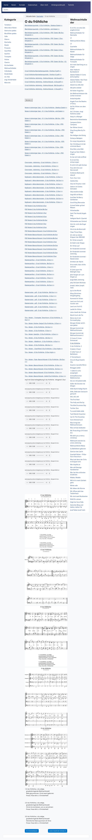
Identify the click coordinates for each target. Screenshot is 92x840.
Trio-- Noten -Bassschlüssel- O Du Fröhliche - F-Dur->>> (43, 372)
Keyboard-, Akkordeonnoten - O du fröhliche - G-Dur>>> (44, 177)
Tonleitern (7, 25)
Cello (6, 36)
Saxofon (7, 54)
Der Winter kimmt (76, 127)
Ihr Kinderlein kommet (78, 249)
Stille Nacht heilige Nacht (78, 389)
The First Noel (75, 400)
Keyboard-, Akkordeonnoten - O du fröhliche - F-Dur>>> (43, 202)
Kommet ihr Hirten (76, 298)
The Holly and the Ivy (77, 402)
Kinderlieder (8, 74)
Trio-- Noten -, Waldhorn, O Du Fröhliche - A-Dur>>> (42, 341)
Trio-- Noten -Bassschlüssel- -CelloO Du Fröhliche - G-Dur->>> (45, 376)
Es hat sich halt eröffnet (78, 157)
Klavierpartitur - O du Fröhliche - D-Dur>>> (39, 271)
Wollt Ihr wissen (75, 499)
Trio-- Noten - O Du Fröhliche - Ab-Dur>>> (39, 338)
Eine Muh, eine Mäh (77, 149)
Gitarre (6, 39)
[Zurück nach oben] (89, 837)
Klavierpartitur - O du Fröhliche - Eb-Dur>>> (39, 274)
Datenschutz (32, 5)
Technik (71, 5)
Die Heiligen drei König (78, 135)
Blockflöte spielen (10, 33)
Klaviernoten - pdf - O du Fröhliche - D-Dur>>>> (41, 300)
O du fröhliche (75, 343)
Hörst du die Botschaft (78, 229)
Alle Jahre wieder (75, 88)
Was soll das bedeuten (77, 428)
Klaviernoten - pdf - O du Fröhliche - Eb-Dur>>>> (41, 303)
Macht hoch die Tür (76, 315)
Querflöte (7, 51)
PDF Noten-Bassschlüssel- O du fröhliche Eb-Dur (41, 253)
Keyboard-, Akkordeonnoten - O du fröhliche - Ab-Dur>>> (44, 180)
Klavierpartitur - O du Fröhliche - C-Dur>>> (39, 267)
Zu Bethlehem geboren (78, 449)
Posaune (7, 48)
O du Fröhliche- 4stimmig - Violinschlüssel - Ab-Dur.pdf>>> (44, 78)
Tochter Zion (74, 408)
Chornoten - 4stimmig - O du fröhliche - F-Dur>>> (41, 173)
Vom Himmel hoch (76, 420)
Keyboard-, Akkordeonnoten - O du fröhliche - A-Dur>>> (44, 184)
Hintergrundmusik (58, 5)
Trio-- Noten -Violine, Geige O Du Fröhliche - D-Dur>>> (43, 323)
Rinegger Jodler (75, 368)
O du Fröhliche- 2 (76, 346)
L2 (71, 38)
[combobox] (14, 10)
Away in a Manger (76, 117)
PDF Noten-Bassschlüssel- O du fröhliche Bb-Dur (41, 238)
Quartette (73, 47)
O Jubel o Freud (75, 349)
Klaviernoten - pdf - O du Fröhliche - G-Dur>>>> (41, 310)
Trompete (7, 57)
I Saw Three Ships (76, 232)
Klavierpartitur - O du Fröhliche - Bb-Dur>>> (39, 263)
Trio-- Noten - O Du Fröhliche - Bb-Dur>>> (39, 345)
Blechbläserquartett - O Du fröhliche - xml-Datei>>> (42, 29)
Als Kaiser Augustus (77, 91)
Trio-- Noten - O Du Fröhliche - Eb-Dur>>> (39, 327)
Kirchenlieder (8, 65)
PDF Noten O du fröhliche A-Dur (36, 206)
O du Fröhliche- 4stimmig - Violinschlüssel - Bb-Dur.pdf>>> (44, 85)
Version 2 (29, 100)
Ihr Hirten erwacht (76, 240)
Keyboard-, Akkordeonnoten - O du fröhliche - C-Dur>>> (44, 191)
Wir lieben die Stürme (77, 488)
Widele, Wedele (75, 478)
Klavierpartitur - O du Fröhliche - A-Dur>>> (39, 260)
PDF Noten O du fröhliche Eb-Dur (36, 220)
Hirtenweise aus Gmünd (78, 221)
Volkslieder (8, 71)
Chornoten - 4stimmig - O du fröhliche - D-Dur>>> (41, 166)
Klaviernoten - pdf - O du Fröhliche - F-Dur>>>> (40, 307)
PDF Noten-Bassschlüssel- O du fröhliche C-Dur (41, 242)
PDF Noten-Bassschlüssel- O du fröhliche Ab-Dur (41, 235)
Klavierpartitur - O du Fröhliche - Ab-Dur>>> (39, 285)
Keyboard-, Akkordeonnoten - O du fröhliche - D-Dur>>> (44, 195)
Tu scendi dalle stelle (77, 411)
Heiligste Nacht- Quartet (78, 218)
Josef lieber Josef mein (77, 510)
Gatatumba (74, 181)
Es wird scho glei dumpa (78, 165)
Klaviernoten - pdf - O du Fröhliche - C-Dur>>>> (40, 296)
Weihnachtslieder (10, 68)
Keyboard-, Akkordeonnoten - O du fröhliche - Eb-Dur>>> (44, 199)
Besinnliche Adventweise (78, 119)
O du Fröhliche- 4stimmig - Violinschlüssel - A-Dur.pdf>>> (44, 82)
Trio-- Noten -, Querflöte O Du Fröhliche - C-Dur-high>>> (44, 349)
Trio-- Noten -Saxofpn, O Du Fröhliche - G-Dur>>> (41, 334)
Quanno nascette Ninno (78, 365)
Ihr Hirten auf (74, 246)
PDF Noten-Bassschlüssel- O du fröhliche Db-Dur (41, 245)
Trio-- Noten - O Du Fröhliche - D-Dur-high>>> (40, 352)
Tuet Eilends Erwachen (77, 414)
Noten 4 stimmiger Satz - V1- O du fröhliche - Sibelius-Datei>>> (46, 108)
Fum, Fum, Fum (75, 178)
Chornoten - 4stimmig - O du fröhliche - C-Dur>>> (41, 162)
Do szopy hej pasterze (77, 141)
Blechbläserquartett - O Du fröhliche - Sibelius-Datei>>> (43, 25)
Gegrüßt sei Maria (76, 195)
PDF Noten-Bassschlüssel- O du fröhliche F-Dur (41, 256)
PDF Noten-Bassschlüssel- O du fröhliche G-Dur (41, 231)
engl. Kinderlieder (10, 80)
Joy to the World (75, 291)
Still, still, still (74, 397)
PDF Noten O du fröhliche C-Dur (36, 213)
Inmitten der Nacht (76, 262)
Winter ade (74, 485)
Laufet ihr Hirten (75, 309)
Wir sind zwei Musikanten (79, 496)
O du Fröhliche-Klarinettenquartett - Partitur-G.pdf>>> (43, 75)
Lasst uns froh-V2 (76, 306)
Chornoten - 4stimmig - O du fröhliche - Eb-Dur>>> (42, 170)
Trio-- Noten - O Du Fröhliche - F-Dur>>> (38, 331)
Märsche (7, 83)
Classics (7, 62)
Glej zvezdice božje (76, 192)
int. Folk (7, 77)
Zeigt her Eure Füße (76, 502)
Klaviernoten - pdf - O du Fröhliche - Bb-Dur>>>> (41, 292)
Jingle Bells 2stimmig (77, 280)
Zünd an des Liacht (76, 452)
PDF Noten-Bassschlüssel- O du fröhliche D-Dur (41, 249)
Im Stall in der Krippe (77, 243)
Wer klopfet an (75, 465)
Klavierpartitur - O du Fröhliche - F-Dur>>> (39, 278)
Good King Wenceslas (77, 202)
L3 (71, 44)
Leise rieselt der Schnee (78, 312)
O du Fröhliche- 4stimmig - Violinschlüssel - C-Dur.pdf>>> (44, 89)
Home (6, 5)
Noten (13, 5)
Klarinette (7, 42)
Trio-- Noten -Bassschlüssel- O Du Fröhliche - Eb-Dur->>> (44, 369)
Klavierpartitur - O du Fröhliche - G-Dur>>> (39, 282)
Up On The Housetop (77, 417)
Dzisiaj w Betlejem (76, 138)
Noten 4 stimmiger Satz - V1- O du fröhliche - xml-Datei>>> (44, 111)
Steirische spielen (10, 31)
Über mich (44, 5)
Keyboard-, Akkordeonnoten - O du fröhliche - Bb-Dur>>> (44, 188)
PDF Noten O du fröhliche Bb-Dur (36, 209)
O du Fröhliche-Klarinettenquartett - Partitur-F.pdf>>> (43, 71)
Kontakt (22, 5)
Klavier (6, 45)
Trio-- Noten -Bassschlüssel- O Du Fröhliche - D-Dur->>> (43, 365)
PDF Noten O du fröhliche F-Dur (35, 224)
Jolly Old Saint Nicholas (78, 283)
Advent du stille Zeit (76, 85)
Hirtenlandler (74, 210)
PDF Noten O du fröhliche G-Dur (36, 227)
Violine (6, 59)
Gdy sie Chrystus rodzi (77, 184)
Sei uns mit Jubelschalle (78, 381)
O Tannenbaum (75, 357)
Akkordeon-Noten (10, 28)
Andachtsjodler (75, 99)
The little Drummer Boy (78, 405)
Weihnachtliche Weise (77, 41)
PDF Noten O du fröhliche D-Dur (36, 217)
